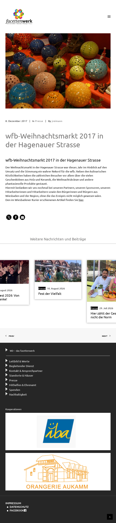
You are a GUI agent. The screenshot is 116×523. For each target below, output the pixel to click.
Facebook (17, 510)
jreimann (57, 120)
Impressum (13, 503)
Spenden (14, 389)
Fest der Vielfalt (49, 293)
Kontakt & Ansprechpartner (26, 370)
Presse (39, 120)
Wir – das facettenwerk (22, 350)
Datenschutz (19, 506)
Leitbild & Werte (19, 361)
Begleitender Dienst (21, 365)
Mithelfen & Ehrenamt (22, 384)
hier (81, 199)
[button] (8, 217)
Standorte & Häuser (21, 375)
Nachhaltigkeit (18, 394)
